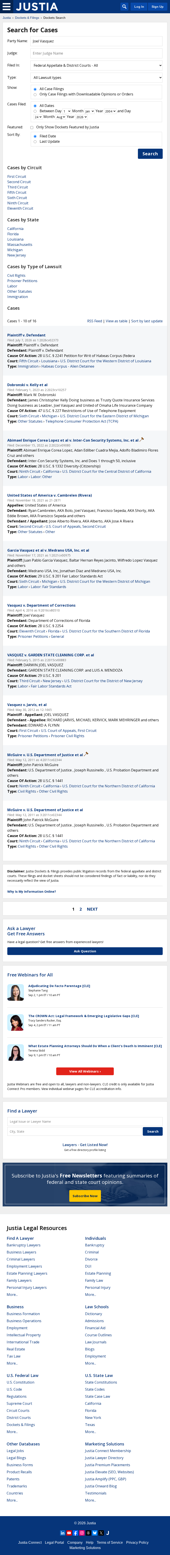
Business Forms (20, 1464)
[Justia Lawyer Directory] (107, 1533)
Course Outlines (98, 1335)
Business (15, 1306)
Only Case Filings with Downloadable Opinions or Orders (86, 94)
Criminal (92, 1252)
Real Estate (16, 1349)
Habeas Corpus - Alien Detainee (67, 366)
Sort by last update (147, 321)
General (57, 636)
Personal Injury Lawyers (27, 1287)
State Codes (95, 1389)
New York (93, 1417)
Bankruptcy (94, 1245)
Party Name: (17, 40)
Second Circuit (19, 181)
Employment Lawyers (24, 1266)
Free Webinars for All (30, 975)
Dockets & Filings (21, 1424)
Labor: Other (41, 476)
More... (12, 1294)
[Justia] (37, 7)
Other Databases (23, 1444)
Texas (90, 1424)
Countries (15, 1493)
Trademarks (17, 1486)
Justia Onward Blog (101, 1486)
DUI (88, 1266)
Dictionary (93, 1313)
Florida (13, 234)
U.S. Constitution (20, 1382)
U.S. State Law (99, 1375)
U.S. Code (14, 1389)
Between (47, 110)
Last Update (50, 141)
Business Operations (24, 1320)
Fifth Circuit (16, 192)
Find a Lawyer (22, 1111)
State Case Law (97, 1396)
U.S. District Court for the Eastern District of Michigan (104, 416)
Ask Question (85, 951)
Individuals (95, 1238)
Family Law (94, 1280)
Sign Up (158, 6)
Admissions (94, 1320)
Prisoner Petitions (22, 280)
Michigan (15, 249)
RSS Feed (94, 321)
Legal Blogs (16, 1457)
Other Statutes (19, 291)
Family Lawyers (19, 1280)
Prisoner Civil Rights (67, 735)
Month (77, 110)
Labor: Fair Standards (48, 586)
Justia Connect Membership (108, 1450)
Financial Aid (95, 1327)
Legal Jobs (15, 1450)
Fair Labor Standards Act (51, 686)
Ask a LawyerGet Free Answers (26, 931)
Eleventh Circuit (20, 208)
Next (92, 909)
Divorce (91, 1259)
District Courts (19, 1417)
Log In (139, 6)
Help (89, 1542)
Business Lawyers (21, 1252)
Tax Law (13, 1356)
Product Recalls (19, 1472)
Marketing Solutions (104, 1444)
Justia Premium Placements (107, 1464)
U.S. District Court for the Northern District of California (108, 786)
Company (75, 1542)
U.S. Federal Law (23, 1375)
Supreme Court (19, 1403)
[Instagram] (82, 1533)
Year (99, 110)
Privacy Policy (137, 1542)
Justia (91, 1523)
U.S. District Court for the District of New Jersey (103, 680)
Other (50, 531)
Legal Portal (54, 1542)
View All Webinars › (85, 1071)
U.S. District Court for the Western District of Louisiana (105, 361)
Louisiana (15, 239)
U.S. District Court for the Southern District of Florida (106, 631)
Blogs (90, 1349)
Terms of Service (110, 1542)
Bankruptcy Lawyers (24, 1245)
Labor (12, 286)
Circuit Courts (18, 1410)
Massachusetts (19, 244)
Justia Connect (30, 1542)
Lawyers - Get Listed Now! (85, 1144)
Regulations (17, 1396)
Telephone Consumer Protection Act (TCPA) (81, 421)
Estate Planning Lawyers (27, 1273)
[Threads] (88, 1533)
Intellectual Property (24, 1335)
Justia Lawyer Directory (104, 1457)
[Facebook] (75, 1533)
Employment (17, 1327)
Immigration (17, 296)
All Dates (47, 105)
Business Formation (23, 1313)
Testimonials (95, 1493)
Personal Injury (97, 1287)
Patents (13, 1479)
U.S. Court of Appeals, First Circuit (69, 730)
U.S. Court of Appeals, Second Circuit (76, 526)
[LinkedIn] (62, 1533)
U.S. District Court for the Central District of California (106, 471)
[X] (101, 1533)
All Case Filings (52, 88)
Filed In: (13, 65)
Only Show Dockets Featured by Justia (67, 127)
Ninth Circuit (17, 203)
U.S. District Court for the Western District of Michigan (105, 581)
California (15, 228)
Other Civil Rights (53, 791)
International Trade (23, 1342)
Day (58, 110)
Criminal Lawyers (21, 1259)
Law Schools (97, 1306)
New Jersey (16, 255)
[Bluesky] (94, 1533)
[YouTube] (69, 1533)
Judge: (12, 53)
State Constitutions (101, 1382)
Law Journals (95, 1342)
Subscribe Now (85, 1196)
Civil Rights (16, 275)
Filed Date (48, 136)
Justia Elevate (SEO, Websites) (109, 1472)
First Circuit (16, 176)
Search (150, 154)
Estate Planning (98, 1273)
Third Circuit (17, 187)
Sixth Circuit (17, 197)
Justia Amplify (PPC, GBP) (105, 1479)
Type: (11, 77)
